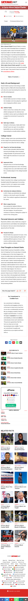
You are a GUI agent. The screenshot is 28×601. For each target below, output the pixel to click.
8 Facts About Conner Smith (5, 526)
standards (13, 315)
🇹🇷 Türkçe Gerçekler (20, 584)
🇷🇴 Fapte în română (7, 582)
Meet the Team (20, 560)
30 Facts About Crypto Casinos (15, 353)
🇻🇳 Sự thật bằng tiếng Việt (8, 584)
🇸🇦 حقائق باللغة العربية (6, 574)
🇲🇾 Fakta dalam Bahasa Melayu (13, 579)
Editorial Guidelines (19, 16)
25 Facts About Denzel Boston (5, 448)
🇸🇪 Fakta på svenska (18, 570)
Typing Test (4, 420)
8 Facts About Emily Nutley (13, 372)
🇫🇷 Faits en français (7, 567)
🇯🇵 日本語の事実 (8, 577)
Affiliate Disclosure (5, 563)
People (6, 21)
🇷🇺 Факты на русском (18, 582)
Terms (16, 563)
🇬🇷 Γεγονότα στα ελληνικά (19, 574)
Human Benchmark (5, 423)
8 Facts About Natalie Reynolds (14, 358)
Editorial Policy (11, 560)
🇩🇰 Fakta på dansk (8, 570)
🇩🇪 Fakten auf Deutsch (20, 565)
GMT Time (3, 416)
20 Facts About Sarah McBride (14, 382)
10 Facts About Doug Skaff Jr (5, 507)
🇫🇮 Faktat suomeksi (18, 572)
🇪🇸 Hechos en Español (19, 567)
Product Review (6, 562)
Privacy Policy (23, 563)
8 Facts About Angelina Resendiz (15, 368)
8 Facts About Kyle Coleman (14, 377)
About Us (5, 560)
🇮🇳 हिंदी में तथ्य (5, 576)
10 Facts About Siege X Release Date (5, 546)
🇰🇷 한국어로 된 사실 (18, 577)
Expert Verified (9, 16)
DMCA (12, 563)
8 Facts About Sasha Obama (14, 363)
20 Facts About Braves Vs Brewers (20, 526)
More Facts (11, 565)
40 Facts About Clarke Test (19, 468)
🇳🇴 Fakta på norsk (8, 572)
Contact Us (14, 562)
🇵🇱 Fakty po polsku (20, 581)
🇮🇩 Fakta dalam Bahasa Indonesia (17, 576)
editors (21, 317)
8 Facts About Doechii (19, 545)
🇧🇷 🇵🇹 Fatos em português (18, 569)
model (22, 63)
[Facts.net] (9, 2)
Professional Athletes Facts (16, 21)
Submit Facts (4, 565)
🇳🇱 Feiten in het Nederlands (8, 581)
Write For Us (21, 562)
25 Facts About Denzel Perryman (19, 448)
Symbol (3, 413)
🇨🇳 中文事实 (13, 586)
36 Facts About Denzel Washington (6, 468)
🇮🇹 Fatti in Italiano (6, 569)
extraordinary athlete (8, 71)
